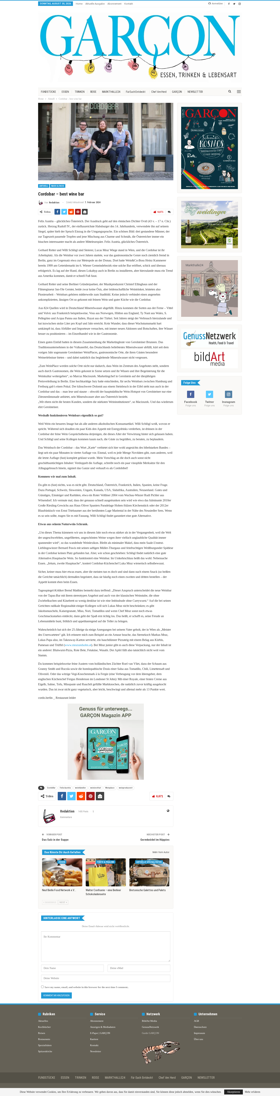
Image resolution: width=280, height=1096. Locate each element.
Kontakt (128, 3)
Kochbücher (44, 1027)
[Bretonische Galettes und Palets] (149, 872)
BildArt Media (149, 1020)
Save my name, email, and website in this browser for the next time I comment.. (87, 987)
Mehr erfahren (252, 1092)
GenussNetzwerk (150, 1027)
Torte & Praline (105, 862)
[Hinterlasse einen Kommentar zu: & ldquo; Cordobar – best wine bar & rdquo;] (169, 212)
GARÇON (177, 91)
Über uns (198, 1039)
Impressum (199, 1033)
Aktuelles (43, 1020)
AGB (196, 1020)
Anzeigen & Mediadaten (102, 1027)
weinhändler (80, 788)
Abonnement (114, 3)
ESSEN (65, 91)
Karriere (94, 1039)
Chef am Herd (158, 91)
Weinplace (109, 788)
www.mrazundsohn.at (78, 645)
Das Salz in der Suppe (55, 839)
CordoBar (51, 788)
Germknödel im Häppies (155, 839)
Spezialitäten (45, 1045)
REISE (93, 91)
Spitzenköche (45, 1051)
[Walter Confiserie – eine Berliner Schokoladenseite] (106, 872)
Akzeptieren (233, 1091)
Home (79, 3)
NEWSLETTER (195, 91)
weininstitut (95, 788)
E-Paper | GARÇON (100, 1033)
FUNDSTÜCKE (48, 91)
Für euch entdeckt (136, 91)
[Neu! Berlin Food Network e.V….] (62, 872)
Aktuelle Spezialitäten (149, 862)
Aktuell (43, 186)
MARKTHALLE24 (111, 91)
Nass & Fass (57, 186)
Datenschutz (200, 1027)
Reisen (41, 1033)
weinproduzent (125, 788)
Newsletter (95, 1051)
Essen (62, 862)
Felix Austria (65, 788)
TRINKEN (80, 91)
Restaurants (44, 1039)
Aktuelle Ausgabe (95, 3)
